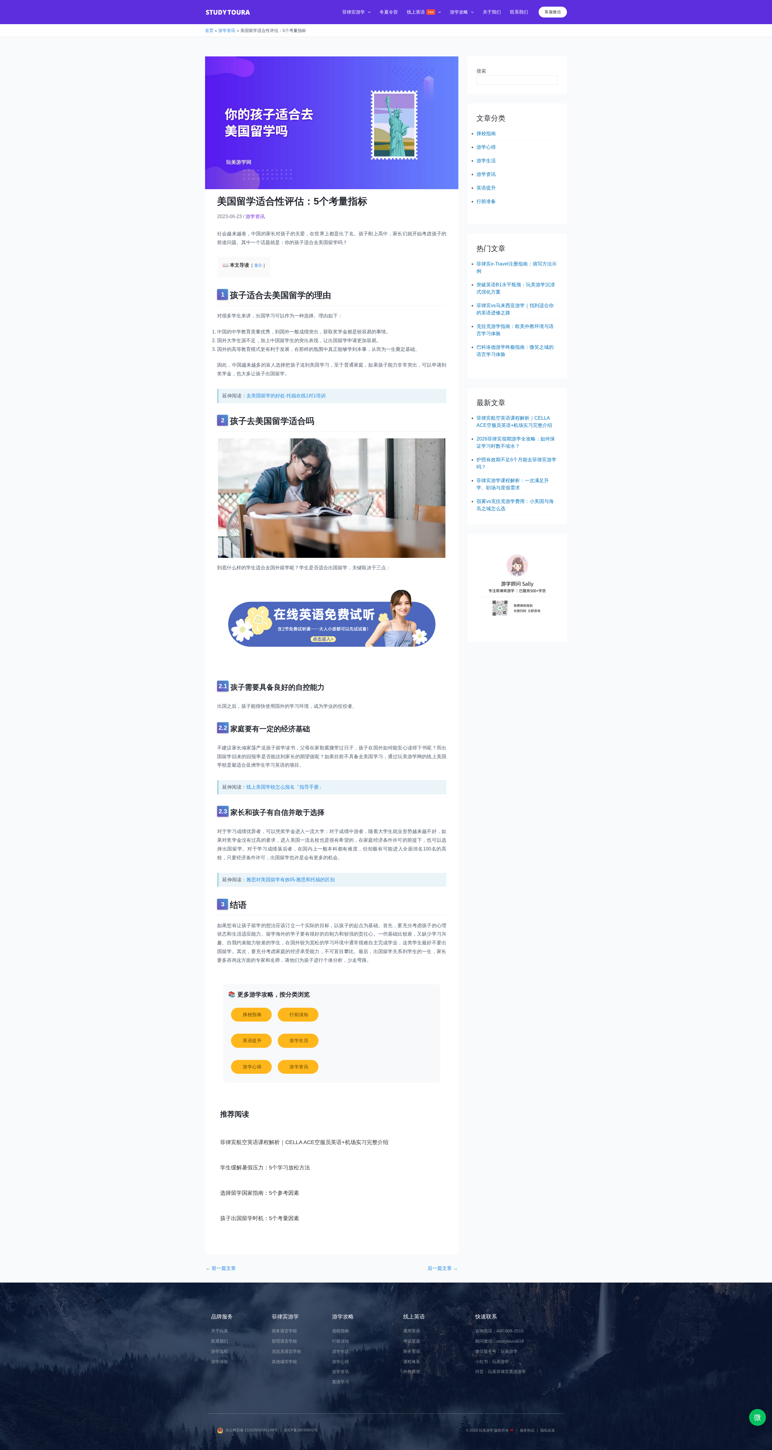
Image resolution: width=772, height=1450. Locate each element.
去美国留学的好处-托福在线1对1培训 (286, 395)
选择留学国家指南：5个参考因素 (259, 1193)
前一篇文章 (221, 1268)
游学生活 (486, 160)
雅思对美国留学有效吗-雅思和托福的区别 (290, 879)
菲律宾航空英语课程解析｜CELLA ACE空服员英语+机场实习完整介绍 (304, 1142)
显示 (258, 265)
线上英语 (414, 1317)
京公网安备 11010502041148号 (252, 1430)
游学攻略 (343, 1317)
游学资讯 (255, 216)
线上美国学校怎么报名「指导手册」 (285, 787)
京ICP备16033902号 (301, 1430)
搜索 (481, 71)
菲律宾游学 (285, 1317)
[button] (368, 12)
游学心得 (486, 147)
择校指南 (486, 133)
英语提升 (486, 187)
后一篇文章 (443, 1268)
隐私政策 (547, 1430)
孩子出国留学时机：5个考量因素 (259, 1218)
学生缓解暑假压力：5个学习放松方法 (265, 1168)
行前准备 (486, 201)
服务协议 (527, 1430)
